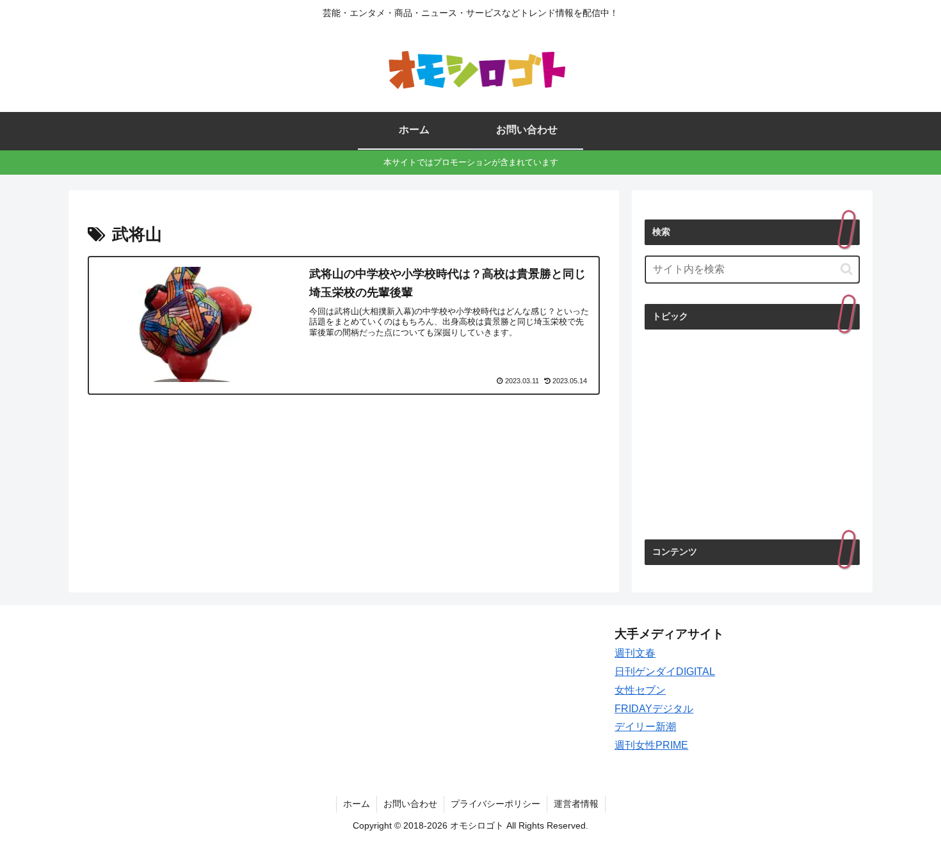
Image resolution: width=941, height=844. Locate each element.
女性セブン (640, 690)
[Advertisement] (752, 433)
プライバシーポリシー (495, 804)
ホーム (356, 804)
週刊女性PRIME (651, 745)
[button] (846, 269)
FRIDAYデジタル (654, 708)
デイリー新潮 (645, 726)
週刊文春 (635, 653)
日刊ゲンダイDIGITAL (665, 671)
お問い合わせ (410, 804)
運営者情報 (576, 804)
